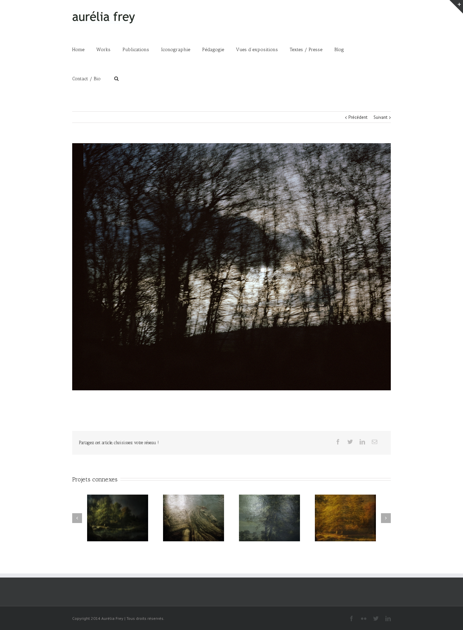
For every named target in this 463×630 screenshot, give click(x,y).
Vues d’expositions (257, 49)
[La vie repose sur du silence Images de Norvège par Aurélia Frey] (231, 266)
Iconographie (175, 49)
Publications (135, 49)
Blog (339, 49)
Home (78, 49)
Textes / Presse (306, 49)
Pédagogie (213, 49)
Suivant (380, 117)
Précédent (357, 117)
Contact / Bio (86, 79)
